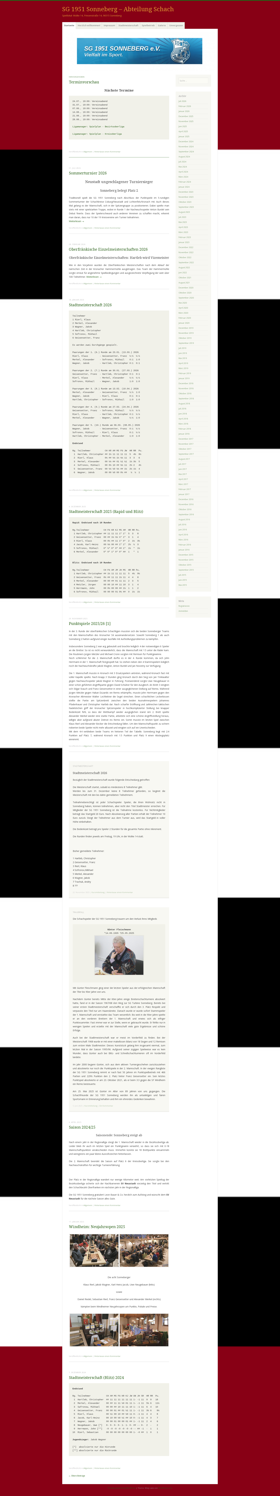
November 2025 (186, 121)
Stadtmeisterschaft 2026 (90, 305)
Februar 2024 (185, 181)
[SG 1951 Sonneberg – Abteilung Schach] (140, 51)
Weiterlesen (76, 221)
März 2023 (183, 232)
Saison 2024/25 (82, 1127)
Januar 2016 (184, 549)
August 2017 (184, 459)
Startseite (69, 25)
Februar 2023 (185, 237)
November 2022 (186, 252)
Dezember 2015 (186, 554)
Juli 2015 (182, 575)
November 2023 (186, 197)
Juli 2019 (182, 348)
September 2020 (186, 297)
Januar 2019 (184, 378)
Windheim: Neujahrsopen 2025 (97, 1227)
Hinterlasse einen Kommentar (107, 151)
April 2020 (183, 307)
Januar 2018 (184, 433)
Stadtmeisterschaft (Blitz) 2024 (96, 1378)
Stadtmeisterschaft (128, 25)
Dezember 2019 (186, 328)
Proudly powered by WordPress (121, 1488)
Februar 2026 (185, 106)
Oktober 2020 (185, 292)
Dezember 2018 (186, 383)
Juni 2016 (183, 529)
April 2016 (183, 534)
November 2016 (186, 504)
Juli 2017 (182, 464)
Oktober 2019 (185, 338)
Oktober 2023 (185, 202)
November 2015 (186, 559)
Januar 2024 (184, 186)
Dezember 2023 (186, 192)
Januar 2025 (184, 136)
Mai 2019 (183, 358)
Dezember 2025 (186, 116)
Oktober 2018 (185, 393)
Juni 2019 (183, 353)
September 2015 (186, 570)
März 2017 (183, 484)
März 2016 (183, 539)
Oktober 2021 (185, 277)
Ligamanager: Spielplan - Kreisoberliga (97, 134)
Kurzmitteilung (98, 892)
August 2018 (184, 403)
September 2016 (186, 514)
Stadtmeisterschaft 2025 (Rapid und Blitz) (106, 512)
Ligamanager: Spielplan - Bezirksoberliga (98, 126)
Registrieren (184, 606)
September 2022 (186, 262)
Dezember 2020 (186, 287)
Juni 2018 (183, 413)
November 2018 (186, 388)
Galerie (162, 25)
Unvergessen (176, 25)
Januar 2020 (184, 323)
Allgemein (87, 151)
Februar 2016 (185, 544)
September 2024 (186, 151)
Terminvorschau (84, 82)
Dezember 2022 (186, 247)
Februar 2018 (185, 428)
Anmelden (183, 611)
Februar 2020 (185, 318)
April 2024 (183, 171)
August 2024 (184, 156)
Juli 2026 (182, 101)
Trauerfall (78, 912)
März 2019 (183, 368)
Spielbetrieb (148, 25)
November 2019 (186, 333)
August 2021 (184, 282)
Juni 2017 (183, 469)
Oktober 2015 (185, 564)
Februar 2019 (185, 373)
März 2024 (183, 176)
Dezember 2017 (186, 438)
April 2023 (183, 227)
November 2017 (186, 444)
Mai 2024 (183, 166)
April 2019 (183, 363)
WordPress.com (165, 1488)
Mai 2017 (183, 474)
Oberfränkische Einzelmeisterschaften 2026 (108, 249)
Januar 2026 (184, 111)
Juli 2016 (182, 524)
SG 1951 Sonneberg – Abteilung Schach (118, 9)
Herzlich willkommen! (89, 25)
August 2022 (184, 267)
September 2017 (186, 454)
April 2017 (183, 479)
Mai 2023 (183, 222)
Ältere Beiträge (77, 1475)
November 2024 (186, 146)
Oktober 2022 (185, 257)
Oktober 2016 (185, 509)
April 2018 (183, 418)
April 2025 (183, 131)
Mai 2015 (183, 585)
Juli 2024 (182, 161)
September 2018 (186, 398)
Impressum (109, 25)
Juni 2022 (183, 272)
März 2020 (183, 312)
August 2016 (184, 519)
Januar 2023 (184, 242)
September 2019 (186, 343)
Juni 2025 (183, 126)
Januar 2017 (184, 494)
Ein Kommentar (106, 1106)
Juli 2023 (182, 217)
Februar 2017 (185, 489)
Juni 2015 (183, 580)
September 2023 (186, 207)
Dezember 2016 (186, 499)
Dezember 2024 (186, 141)
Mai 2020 (183, 302)
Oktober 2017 (185, 449)
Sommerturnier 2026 (88, 173)
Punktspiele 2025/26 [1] (90, 624)
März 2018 (183, 423)
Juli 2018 (182, 408)
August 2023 (184, 212)
